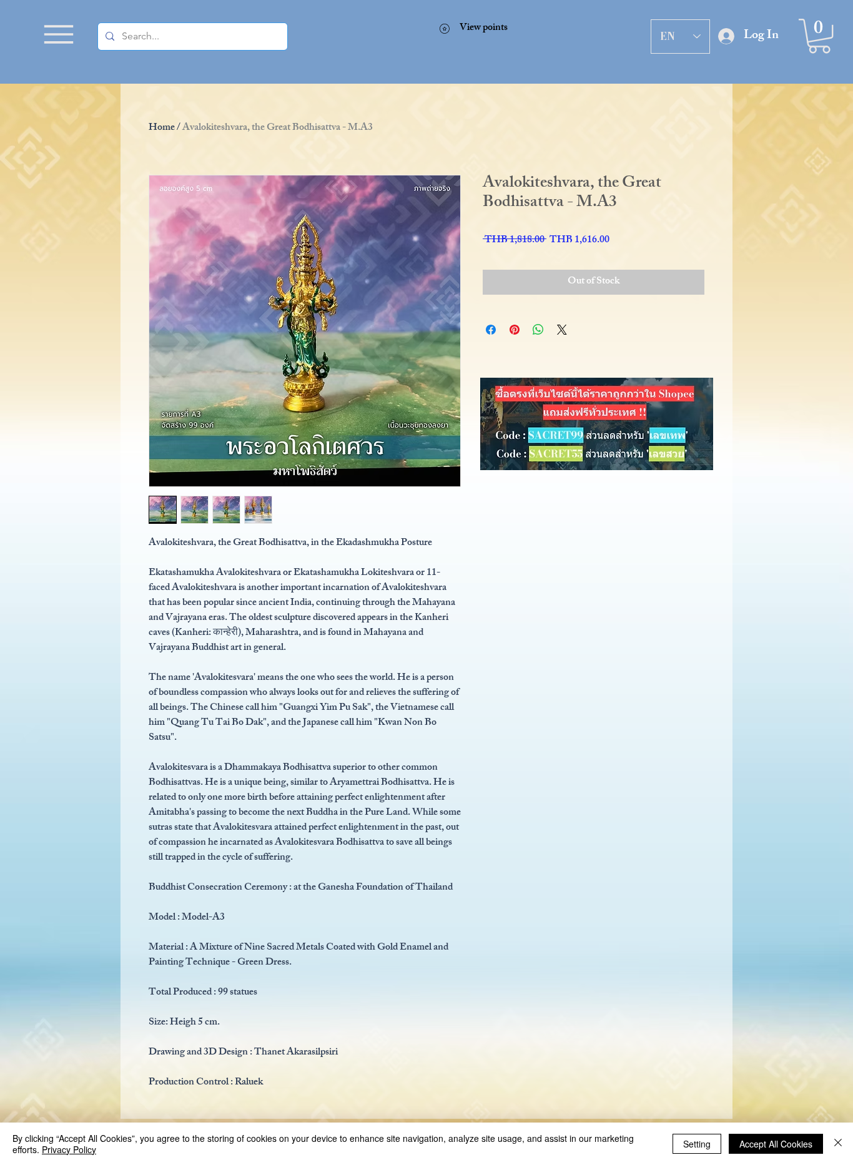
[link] (819, 36)
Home (162, 128)
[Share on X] (562, 329)
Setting (697, 1144)
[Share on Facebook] (490, 329)
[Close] (838, 1144)
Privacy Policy (69, 1149)
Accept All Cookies (775, 1144)
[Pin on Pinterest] (514, 329)
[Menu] (58, 34)
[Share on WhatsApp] (538, 329)
